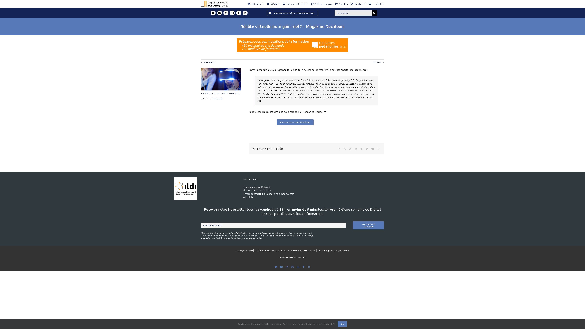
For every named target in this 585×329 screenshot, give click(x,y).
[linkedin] (219, 13)
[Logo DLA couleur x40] (214, 2)
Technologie (217, 98)
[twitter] (245, 13)
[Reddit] (350, 149)
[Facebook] (339, 149)
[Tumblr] (361, 149)
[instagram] (225, 13)
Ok (342, 324)
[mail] (232, 13)
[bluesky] (276, 267)
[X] (344, 149)
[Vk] (372, 149)
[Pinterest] (367, 149)
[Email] (378, 149)
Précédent (209, 62)
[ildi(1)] (185, 178)
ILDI (251, 197)
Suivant (377, 62)
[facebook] (238, 13)
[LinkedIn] (356, 149)
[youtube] (213, 13)
